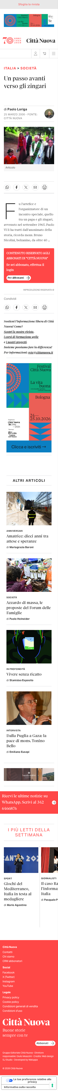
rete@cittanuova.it (40, 352)
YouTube (8, 986)
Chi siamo (8, 956)
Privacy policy (11, 997)
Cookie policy (11, 1002)
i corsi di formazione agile (21, 337)
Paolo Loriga (17, 109)
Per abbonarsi (16, 278)
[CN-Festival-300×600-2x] (29, 407)
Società (28, 68)
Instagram (9, 981)
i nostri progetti (16, 342)
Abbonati (42, 1043)
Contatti (7, 952)
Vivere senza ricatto (24, 674)
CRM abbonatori (12, 961)
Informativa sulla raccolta (20, 1087)
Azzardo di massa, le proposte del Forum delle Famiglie (28, 608)
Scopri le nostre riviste (19, 332)
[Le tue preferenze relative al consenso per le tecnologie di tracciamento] (52, 1085)
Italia (10, 68)
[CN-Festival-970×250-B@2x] (29, 20)
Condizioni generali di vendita (20, 1006)
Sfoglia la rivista (29, 4)
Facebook (9, 972)
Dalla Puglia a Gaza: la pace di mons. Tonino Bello (26, 741)
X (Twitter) (9, 977)
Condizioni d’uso (12, 1011)
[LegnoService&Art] (29, 774)
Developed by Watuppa (26, 1059)
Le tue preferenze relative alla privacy (32, 1080)
